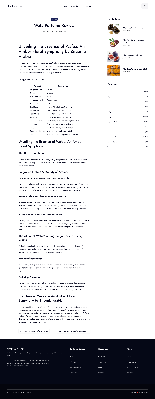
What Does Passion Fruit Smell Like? (134, 41)
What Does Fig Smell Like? (133, 55)
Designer (110, 117)
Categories (110, 112)
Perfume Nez (62, 31)
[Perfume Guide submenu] (81, 6)
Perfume (110, 132)
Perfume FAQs (111, 137)
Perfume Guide (112, 142)
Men (108, 127)
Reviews (54, 19)
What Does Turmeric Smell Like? (135, 69)
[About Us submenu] (91, 6)
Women (109, 147)
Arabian (109, 92)
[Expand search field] (144, 6)
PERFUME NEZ (14, 6)
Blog (108, 97)
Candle (109, 107)
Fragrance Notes (112, 122)
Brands (109, 102)
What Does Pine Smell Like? (133, 28)
